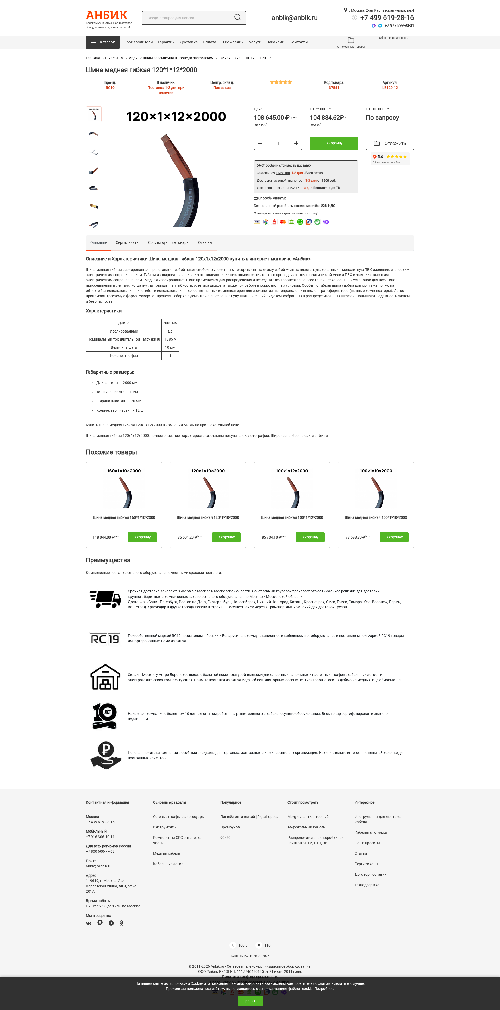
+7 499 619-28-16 (387, 18)
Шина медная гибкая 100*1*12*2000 (292, 517)
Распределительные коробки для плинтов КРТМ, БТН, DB (316, 840)
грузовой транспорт (288, 180)
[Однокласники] (121, 923)
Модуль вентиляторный (308, 817)
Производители (138, 42)
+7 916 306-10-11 (100, 837)
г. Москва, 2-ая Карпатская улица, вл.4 (380, 10)
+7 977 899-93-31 (399, 25)
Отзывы (205, 242)
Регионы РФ (285, 188)
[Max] (374, 26)
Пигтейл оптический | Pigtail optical (249, 817)
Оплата (209, 42)
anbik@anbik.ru (295, 18)
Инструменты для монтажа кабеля (378, 819)
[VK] (88, 923)
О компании (232, 42)
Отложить (395, 143)
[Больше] (296, 143)
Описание (98, 242)
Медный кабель (166, 853)
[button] (103, 42)
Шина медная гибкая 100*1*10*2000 (376, 517)
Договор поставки (370, 874)
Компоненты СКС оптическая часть (178, 840)
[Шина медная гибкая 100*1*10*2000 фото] (376, 488)
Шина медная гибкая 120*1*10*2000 (208, 517)
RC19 (110, 88)
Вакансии (275, 42)
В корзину (334, 143)
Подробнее (323, 989)
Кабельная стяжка (371, 832)
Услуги (255, 42)
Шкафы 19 (114, 58)
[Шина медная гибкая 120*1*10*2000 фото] (208, 488)
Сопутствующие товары (168, 242)
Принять (250, 1001)
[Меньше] (260, 143)
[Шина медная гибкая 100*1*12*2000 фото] (292, 488)
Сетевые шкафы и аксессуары (179, 817)
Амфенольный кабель (306, 827)
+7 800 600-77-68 (100, 851)
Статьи (361, 853)
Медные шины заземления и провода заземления (170, 58)
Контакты (299, 42)
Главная (93, 58)
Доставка (189, 42)
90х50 (225, 837)
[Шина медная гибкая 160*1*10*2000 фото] (124, 488)
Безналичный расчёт (271, 206)
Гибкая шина (229, 58)
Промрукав (230, 827)
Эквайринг (262, 213)
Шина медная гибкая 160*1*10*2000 (124, 517)
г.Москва (283, 173)
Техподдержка (367, 885)
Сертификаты (127, 242)
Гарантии (166, 42)
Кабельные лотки (168, 864)
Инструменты (165, 827)
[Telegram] (380, 26)
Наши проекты (367, 843)
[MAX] (100, 923)
